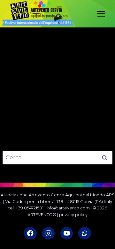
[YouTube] (66, 233)
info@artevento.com (68, 207)
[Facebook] (30, 233)
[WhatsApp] (84, 233)
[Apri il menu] (104, 13)
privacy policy (73, 214)
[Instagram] (48, 233)
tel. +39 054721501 (25, 207)
